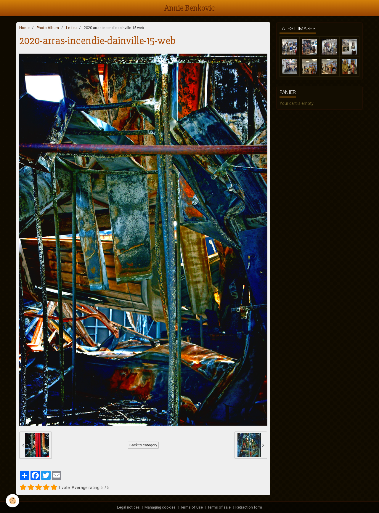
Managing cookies (160, 507)
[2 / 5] (31, 487)
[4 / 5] (46, 487)
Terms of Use (191, 507)
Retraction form (248, 507)
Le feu (71, 27)
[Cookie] (12, 500)
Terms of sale (219, 507)
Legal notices (128, 507)
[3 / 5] (38, 487)
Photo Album (48, 27)
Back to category (143, 445)
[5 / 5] (54, 487)
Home (24, 27)
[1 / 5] (23, 487)
